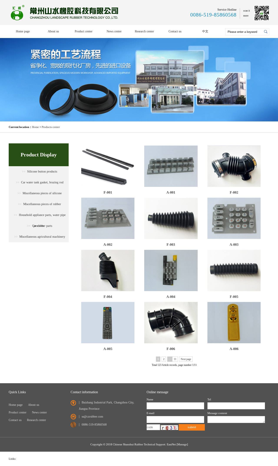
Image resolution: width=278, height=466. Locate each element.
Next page (186, 359)
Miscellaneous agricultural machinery (39, 236)
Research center (144, 31)
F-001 (108, 192)
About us (53, 31)
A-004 (170, 297)
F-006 (171, 349)
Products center (51, 127)
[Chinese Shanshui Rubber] (65, 20)
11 (175, 359)
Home (35, 127)
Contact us (175, 31)
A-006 (234, 349)
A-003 (234, 244)
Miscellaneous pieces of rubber (39, 204)
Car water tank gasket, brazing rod (39, 182)
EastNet (171, 444)
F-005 (234, 297)
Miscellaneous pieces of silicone (39, 193)
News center (114, 31)
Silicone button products (39, 171)
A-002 (107, 244)
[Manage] (182, 444)
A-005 (107, 349)
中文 (205, 31)
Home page (23, 31)
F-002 (234, 192)
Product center (84, 31)
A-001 (170, 192)
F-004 (108, 297)
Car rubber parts (39, 225)
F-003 (171, 244)
